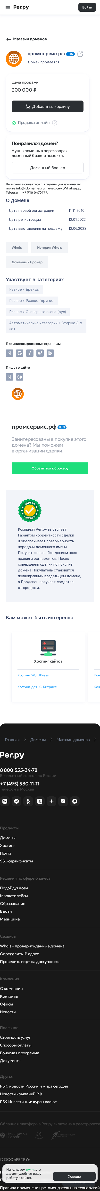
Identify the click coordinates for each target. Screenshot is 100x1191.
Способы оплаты (16, 1045)
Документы (10, 1060)
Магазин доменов (30, 38)
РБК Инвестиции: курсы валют (28, 1101)
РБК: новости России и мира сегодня (34, 1086)
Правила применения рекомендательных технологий (50, 1187)
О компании (11, 988)
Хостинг (7, 845)
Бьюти (6, 911)
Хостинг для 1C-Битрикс (37, 687)
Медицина (10, 919)
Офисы (6, 1004)
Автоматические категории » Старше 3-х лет (45, 326)
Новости (8, 1011)
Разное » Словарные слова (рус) (37, 311)
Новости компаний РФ (21, 1093)
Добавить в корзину (50, 106)
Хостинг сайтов (48, 661)
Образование (12, 903)
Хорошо (74, 1176)
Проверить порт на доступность (29, 961)
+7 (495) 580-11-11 (20, 784)
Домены (8, 837)
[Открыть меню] (8, 7)
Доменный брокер (47, 167)
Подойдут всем (14, 887)
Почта (5, 853)
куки (30, 1169)
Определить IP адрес (19, 953)
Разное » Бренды (24, 289)
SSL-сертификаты (16, 861)
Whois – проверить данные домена (32, 946)
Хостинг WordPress (33, 675)
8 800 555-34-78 (18, 770)
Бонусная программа (19, 1052)
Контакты (9, 996)
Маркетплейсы (14, 895)
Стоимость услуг (15, 1037)
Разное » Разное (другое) (32, 300)
